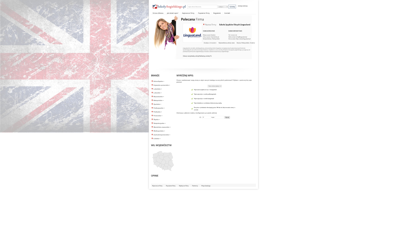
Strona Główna (158, 13)
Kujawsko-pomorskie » (161, 85)
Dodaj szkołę (242, 6)
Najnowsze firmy (188, 13)
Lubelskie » (157, 89)
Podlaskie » (157, 112)
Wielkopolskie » (159, 131)
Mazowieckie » (158, 96)
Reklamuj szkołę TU (205, 56)
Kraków (252, 43)
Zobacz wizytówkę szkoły (191, 56)
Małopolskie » (158, 100)
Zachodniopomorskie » (161, 135)
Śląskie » (156, 119)
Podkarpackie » (159, 108)
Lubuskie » (157, 93)
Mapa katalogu (205, 186)
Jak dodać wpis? (172, 13)
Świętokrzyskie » (159, 123)
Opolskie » (157, 104)
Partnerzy (195, 186)
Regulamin (217, 13)
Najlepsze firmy (184, 186)
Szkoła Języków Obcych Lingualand (234, 25)
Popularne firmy (204, 13)
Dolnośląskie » (158, 81)
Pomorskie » (157, 116)
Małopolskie (245, 43)
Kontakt (227, 13)
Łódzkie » (156, 138)
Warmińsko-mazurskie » (162, 127)
